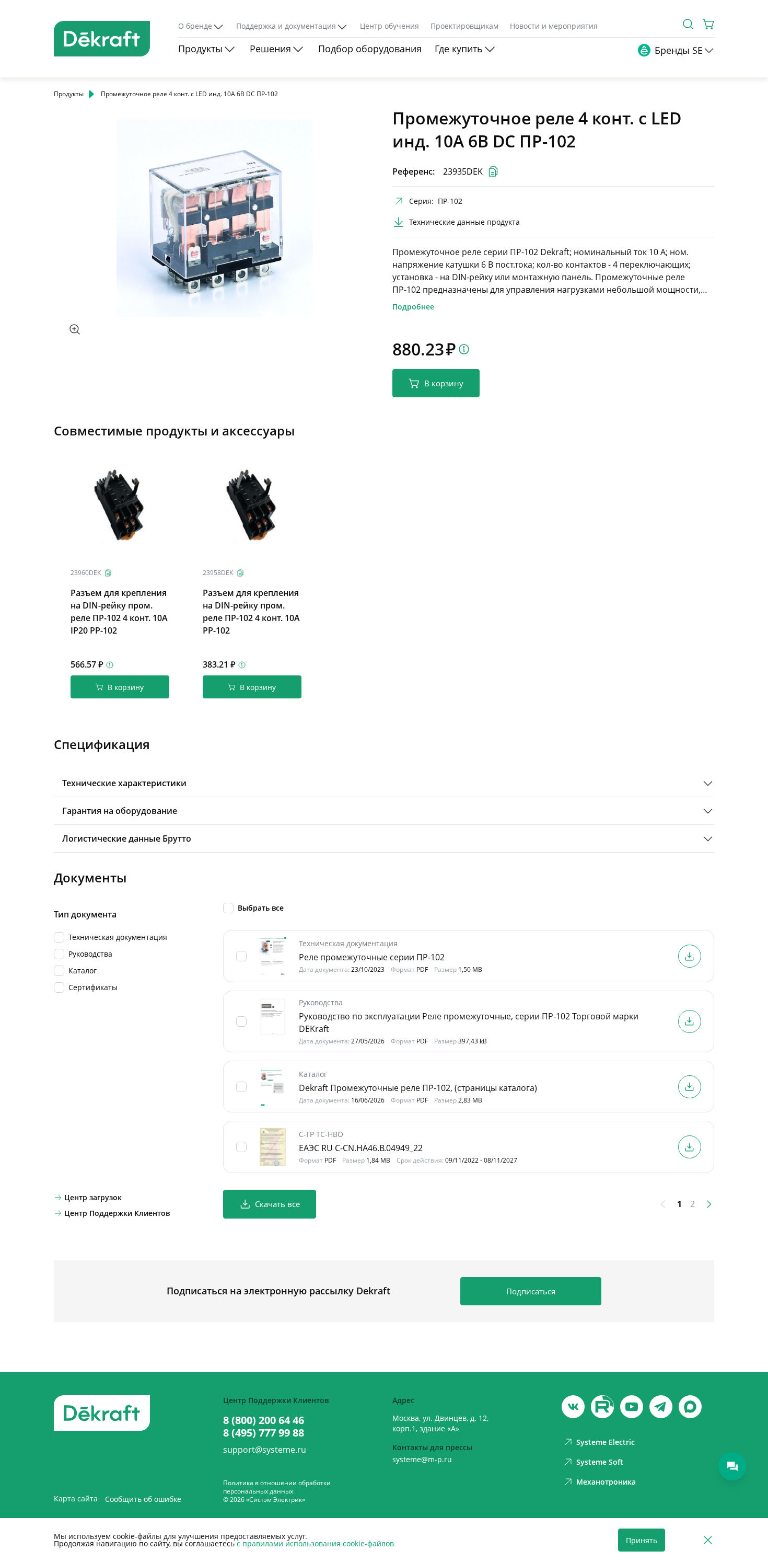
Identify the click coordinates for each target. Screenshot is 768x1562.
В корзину (443, 383)
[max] (690, 1406)
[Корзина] (709, 24)
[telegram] (660, 1406)
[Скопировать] (108, 573)
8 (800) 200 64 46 (263, 1420)
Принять (641, 1540)
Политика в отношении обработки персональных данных (277, 1487)
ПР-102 (450, 201)
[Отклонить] (708, 1540)
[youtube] (602, 1406)
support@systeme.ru (264, 1449)
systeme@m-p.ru (422, 1459)
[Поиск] (688, 24)
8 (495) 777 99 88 (263, 1433)
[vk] (573, 1406)
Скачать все (277, 1204)
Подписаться (530, 1291)
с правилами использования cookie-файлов (315, 1543)
